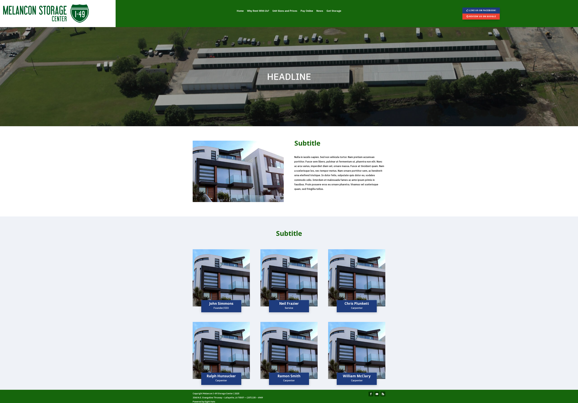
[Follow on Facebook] (370, 394)
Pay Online (307, 11)
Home (240, 11)
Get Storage (333, 11)
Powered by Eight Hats (204, 401)
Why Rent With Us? (258, 11)
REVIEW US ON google (482, 16)
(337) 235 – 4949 (255, 397)
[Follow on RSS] (383, 394)
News (319, 11)
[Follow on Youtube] (376, 394)
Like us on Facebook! (482, 10)
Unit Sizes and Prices (284, 11)
